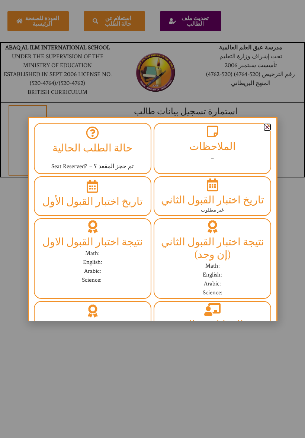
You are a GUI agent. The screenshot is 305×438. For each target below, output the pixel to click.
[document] (152, 219)
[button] (267, 127)
